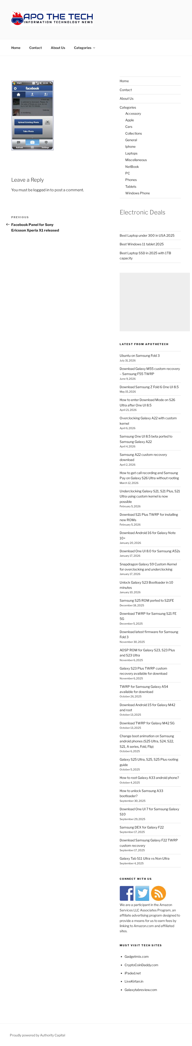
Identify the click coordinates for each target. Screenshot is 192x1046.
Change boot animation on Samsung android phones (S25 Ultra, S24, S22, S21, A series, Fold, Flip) (147, 741)
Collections (133, 133)
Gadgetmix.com (137, 956)
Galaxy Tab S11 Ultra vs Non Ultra (145, 858)
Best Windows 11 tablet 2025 (142, 244)
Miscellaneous (136, 160)
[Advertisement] (155, 302)
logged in (41, 190)
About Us (58, 48)
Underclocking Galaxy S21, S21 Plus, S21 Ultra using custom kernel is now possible (150, 496)
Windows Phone (137, 193)
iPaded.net (133, 973)
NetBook (132, 167)
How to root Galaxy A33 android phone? (149, 778)
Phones (131, 180)
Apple (129, 120)
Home (15, 48)
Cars (128, 127)
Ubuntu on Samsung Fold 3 (140, 355)
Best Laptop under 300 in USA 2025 (147, 235)
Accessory (133, 113)
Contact (35, 48)
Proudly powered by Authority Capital (37, 1035)
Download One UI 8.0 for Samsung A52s (150, 551)
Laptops (131, 153)
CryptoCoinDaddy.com (141, 965)
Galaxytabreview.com (141, 990)
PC (127, 173)
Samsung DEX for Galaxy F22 (142, 827)
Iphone (130, 146)
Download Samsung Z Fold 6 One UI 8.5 (149, 387)
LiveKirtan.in (134, 981)
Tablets (130, 186)
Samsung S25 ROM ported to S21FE (147, 600)
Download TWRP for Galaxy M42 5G (147, 723)
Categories (82, 48)
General (131, 140)
